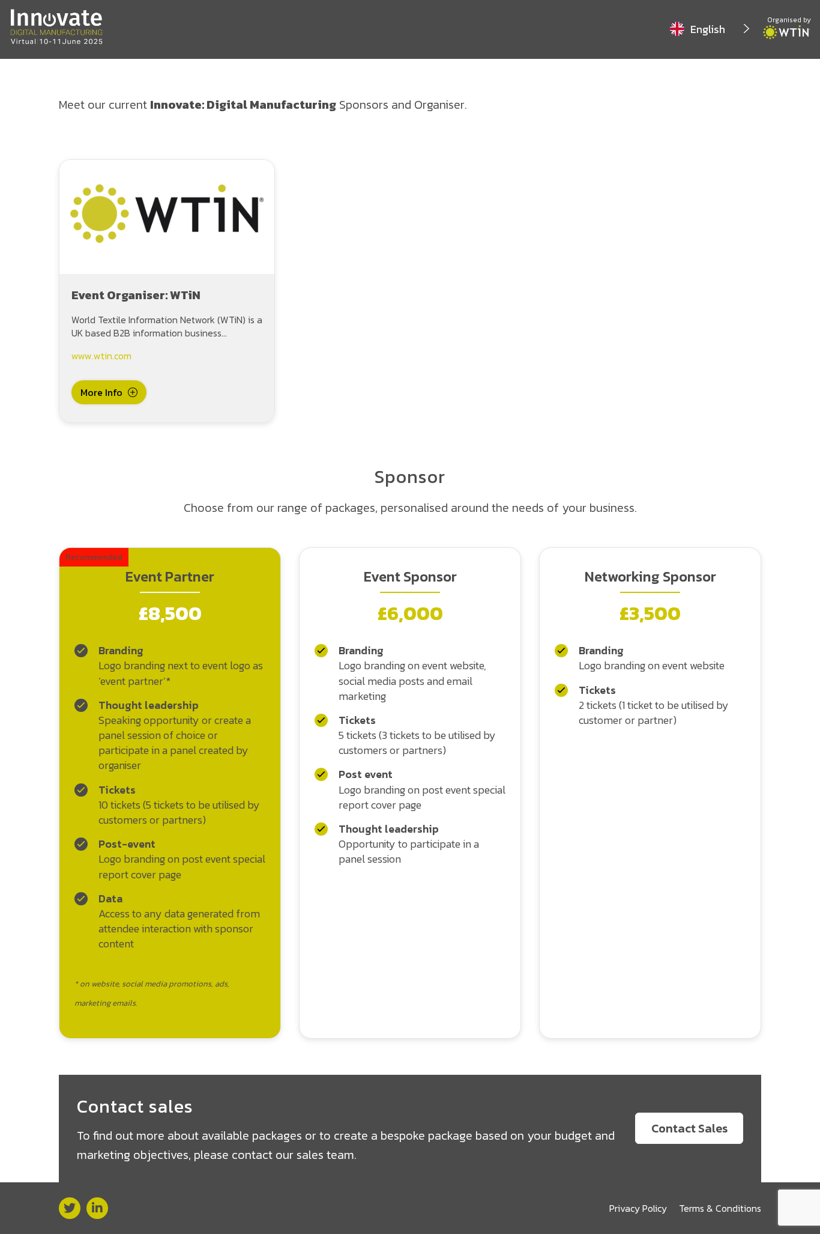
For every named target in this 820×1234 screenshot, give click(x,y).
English (707, 29)
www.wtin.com (101, 355)
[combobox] (710, 29)
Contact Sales (689, 1128)
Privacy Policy (638, 1208)
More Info (101, 392)
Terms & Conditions (720, 1208)
